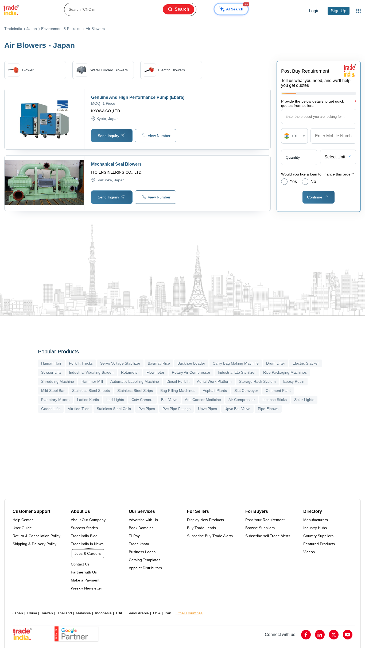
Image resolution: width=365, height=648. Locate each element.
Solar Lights (304, 399)
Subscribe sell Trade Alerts (267, 536)
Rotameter (130, 372)
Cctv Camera (142, 399)
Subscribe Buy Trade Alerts (210, 536)
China (32, 613)
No (313, 181)
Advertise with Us (143, 520)
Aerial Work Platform (214, 381)
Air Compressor (241, 399)
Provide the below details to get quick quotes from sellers (318, 103)
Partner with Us (84, 572)
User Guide (22, 528)
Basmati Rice (159, 363)
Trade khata (139, 544)
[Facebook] (306, 634)
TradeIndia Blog (84, 536)
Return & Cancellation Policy (36, 536)
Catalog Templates (144, 560)
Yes (293, 181)
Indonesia (103, 613)
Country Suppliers (318, 536)
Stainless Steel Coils (114, 409)
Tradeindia (13, 28)
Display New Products (205, 520)
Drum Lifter (275, 363)
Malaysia (83, 613)
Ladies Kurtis (88, 399)
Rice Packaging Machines (285, 372)
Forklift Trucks (81, 363)
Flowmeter (155, 372)
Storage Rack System (257, 381)
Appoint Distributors (145, 568)
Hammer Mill (92, 381)
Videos (309, 552)
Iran (168, 613)
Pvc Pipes (146, 409)
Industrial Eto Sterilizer (237, 372)
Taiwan (47, 613)
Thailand (64, 613)
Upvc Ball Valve (237, 409)
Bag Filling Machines (177, 390)
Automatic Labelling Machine (134, 381)
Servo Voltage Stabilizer (120, 363)
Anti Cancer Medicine (203, 399)
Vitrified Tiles (78, 409)
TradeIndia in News (87, 544)
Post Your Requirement (265, 520)
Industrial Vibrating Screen (91, 372)
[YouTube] (347, 634)
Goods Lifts (50, 409)
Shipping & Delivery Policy (34, 544)
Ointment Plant (278, 390)
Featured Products (319, 544)
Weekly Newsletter (86, 588)
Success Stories (84, 528)
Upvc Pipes (207, 409)
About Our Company (88, 520)
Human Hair (51, 363)
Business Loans (142, 552)
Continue (314, 197)
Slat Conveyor (246, 390)
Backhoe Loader (191, 363)
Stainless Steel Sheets (91, 390)
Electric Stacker (306, 363)
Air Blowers (95, 28)
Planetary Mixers (55, 399)
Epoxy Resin (293, 381)
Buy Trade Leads (201, 528)
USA (157, 613)
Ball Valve (169, 399)
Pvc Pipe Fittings (176, 409)
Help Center (23, 520)
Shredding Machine (57, 381)
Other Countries (189, 613)
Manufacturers (315, 520)
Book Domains (141, 528)
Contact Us (80, 564)
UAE (119, 613)
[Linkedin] (319, 634)
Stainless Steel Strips (135, 390)
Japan (31, 28)
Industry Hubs (315, 528)
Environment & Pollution (61, 28)
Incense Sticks (274, 399)
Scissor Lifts (51, 372)
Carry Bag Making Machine (236, 363)
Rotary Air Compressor (191, 372)
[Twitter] (333, 634)
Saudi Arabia (138, 613)
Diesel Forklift (177, 381)
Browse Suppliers (260, 528)
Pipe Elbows (268, 409)
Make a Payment (85, 580)
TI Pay (134, 536)
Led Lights (115, 399)
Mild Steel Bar (53, 390)
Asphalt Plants (215, 390)
